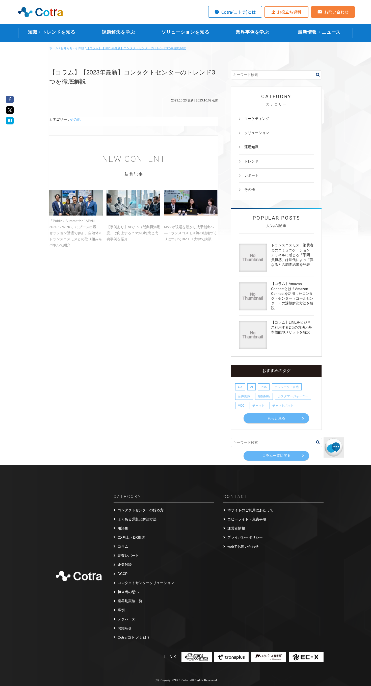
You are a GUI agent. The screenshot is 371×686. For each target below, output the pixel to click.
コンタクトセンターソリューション (146, 583)
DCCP (122, 574)
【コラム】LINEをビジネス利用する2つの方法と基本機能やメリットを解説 (291, 327)
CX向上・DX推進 (131, 537)
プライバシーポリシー (245, 537)
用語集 (123, 528)
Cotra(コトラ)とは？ (134, 637)
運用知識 (251, 147)
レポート (251, 175)
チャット (258, 405)
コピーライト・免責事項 (246, 519)
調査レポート (128, 555)
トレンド (251, 161)
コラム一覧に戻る (276, 456)
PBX (264, 387)
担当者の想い (128, 592)
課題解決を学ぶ (118, 32)
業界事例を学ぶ (252, 32)
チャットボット (283, 405)
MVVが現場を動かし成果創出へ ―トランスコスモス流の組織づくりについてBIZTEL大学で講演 (190, 233)
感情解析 (264, 396)
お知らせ (125, 628)
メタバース (126, 619)
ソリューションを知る (185, 32)
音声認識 (244, 396)
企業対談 (125, 565)
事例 (121, 610)
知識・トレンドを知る (51, 32)
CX (240, 387)
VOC (241, 405)
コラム (123, 546)
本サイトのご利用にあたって (250, 510)
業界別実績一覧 (130, 601)
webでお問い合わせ (243, 546)
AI (251, 387)
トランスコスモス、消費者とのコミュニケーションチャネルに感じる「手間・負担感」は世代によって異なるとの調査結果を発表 (292, 255)
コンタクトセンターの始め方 (141, 510)
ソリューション (256, 133)
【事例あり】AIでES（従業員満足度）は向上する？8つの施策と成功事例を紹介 (133, 233)
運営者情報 (236, 528)
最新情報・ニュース (319, 32)
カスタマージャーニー (293, 396)
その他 (75, 119)
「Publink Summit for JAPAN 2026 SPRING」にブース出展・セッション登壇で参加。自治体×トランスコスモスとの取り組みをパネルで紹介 (75, 233)
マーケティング (256, 119)
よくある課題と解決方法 (137, 519)
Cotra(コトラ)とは (238, 12)
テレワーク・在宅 (287, 387)
